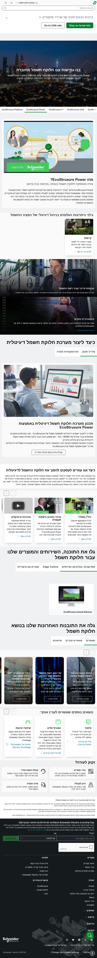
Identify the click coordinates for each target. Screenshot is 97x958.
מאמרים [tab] (90, 640)
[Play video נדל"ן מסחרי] (79, 505)
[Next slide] (6, 493)
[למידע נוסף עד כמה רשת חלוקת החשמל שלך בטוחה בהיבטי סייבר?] (49, 680)
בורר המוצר (89, 867)
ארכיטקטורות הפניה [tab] (67, 351)
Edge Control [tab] (50, 566)
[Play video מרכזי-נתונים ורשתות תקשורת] (48, 505)
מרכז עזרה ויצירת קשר (39, 863)
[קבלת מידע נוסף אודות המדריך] (49, 452)
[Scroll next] (86, 652)
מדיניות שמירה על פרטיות (36, 830)
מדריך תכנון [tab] (88, 351)
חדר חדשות (89, 901)
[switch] (92, 953)
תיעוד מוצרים (89, 863)
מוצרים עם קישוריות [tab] (28, 566)
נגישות (91, 897)
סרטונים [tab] (57, 640)
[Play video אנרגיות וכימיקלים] (18, 505)
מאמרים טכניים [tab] (74, 640)
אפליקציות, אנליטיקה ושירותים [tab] (78, 566)
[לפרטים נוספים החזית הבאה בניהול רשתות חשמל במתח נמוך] (81, 680)
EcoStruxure (42, 886)
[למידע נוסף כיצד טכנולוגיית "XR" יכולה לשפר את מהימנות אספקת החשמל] (18, 680)
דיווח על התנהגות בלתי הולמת (82, 894)
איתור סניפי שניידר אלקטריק (36, 867)
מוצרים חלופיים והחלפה (84, 871)
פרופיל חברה (89, 890)
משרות (91, 886)
